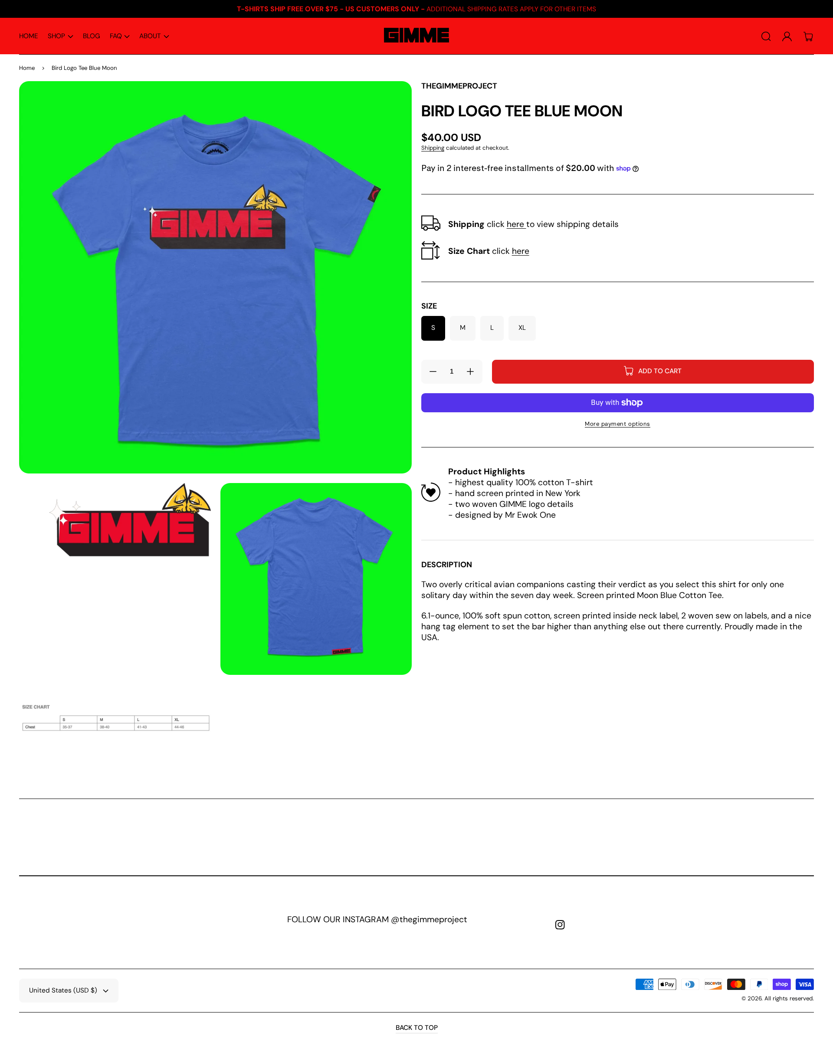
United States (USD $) (63, 990)
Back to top (417, 1028)
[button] (60, 36)
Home (27, 68)
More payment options (617, 423)
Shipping (432, 147)
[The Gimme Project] (416, 36)
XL (522, 327)
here (516, 224)
